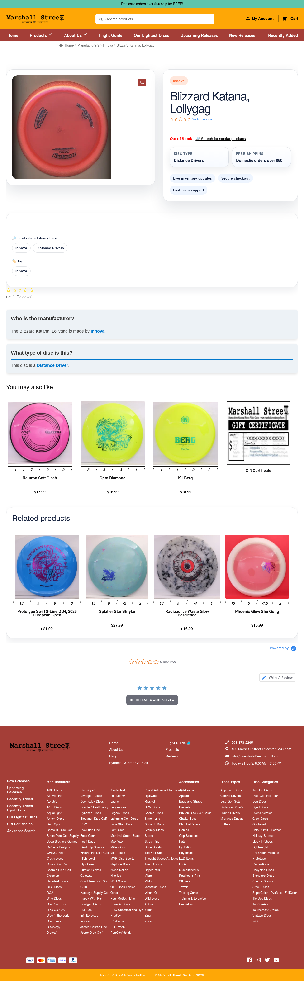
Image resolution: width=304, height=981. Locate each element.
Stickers (184, 881)
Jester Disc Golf (91, 932)
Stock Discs (260, 887)
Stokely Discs (154, 830)
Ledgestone (118, 807)
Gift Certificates (20, 824)
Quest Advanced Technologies (166, 790)
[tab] (277, 677)
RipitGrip (151, 796)
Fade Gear (87, 835)
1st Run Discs (262, 790)
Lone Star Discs (121, 824)
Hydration (185, 847)
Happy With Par (91, 898)
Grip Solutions (189, 835)
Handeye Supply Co (94, 893)
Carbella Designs (58, 847)
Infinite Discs (89, 915)
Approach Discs (231, 790)
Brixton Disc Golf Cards (195, 813)
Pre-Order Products (265, 853)
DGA (50, 893)
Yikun (148, 910)
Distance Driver (52, 365)
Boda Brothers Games (62, 841)
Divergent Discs (91, 796)
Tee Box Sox (153, 853)
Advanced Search (21, 831)
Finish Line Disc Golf (94, 853)
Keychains (186, 853)
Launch (115, 801)
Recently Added (283, 35)
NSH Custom (119, 881)
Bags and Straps (190, 801)
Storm (149, 835)
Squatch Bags (154, 824)
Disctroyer (87, 790)
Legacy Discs (119, 813)
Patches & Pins (190, 875)
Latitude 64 (118, 796)
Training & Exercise (192, 898)
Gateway (86, 875)
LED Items (186, 858)
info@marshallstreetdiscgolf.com (256, 756)
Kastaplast (117, 790)
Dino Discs (54, 898)
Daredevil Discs (57, 881)
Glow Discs (260, 818)
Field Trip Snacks (92, 847)
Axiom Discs (55, 818)
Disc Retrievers (189, 824)
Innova (108, 45)
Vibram (149, 875)
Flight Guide (110, 35)
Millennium (117, 847)
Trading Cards (188, 893)
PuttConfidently (121, 932)
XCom (149, 904)
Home (12, 35)
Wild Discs (152, 898)
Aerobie (52, 801)
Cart (294, 18)
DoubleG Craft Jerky (94, 807)
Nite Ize (115, 875)
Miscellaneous (189, 870)
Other (114, 893)
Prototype (259, 858)
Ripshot (150, 801)
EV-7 (83, 824)
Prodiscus (117, 921)
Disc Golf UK (56, 910)
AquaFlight (54, 813)
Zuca (148, 921)
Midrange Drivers (232, 818)
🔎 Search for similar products (220, 138)
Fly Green (87, 864)
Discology (53, 927)
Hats (182, 841)
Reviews (172, 756)
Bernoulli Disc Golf (59, 830)
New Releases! (243, 35)
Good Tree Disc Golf (94, 881)
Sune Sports (153, 847)
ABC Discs (54, 790)
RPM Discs (152, 807)
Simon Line (152, 818)
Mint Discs (117, 853)
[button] (142, 82)
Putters (225, 824)
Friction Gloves (90, 870)
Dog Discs (259, 801)
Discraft (52, 932)
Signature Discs (263, 875)
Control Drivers (230, 796)
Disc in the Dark (58, 915)
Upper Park (152, 870)
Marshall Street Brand (125, 835)
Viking (149, 881)
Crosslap (53, 875)
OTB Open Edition (122, 887)
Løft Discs (117, 830)
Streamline (152, 841)
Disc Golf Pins (57, 904)
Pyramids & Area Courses (128, 762)
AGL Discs (54, 807)
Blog (112, 756)
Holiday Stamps (263, 835)
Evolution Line (90, 830)
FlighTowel (87, 858)
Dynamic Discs (90, 813)
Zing (148, 915)
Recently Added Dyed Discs (20, 808)
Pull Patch (117, 927)
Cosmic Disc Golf (59, 870)
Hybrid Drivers (230, 813)
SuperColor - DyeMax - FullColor (274, 893)
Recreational (261, 864)
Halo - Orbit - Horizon (266, 830)
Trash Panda (153, 864)
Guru (83, 887)
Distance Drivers (50, 247)
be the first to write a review (152, 700)
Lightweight (260, 847)
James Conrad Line (93, 927)
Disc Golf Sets (230, 801)
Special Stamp (262, 881)
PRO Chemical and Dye (126, 910)
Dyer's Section (262, 813)
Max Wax (116, 841)
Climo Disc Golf (57, 864)
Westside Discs (155, 887)
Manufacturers (88, 45)
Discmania (54, 921)
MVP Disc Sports (122, 858)
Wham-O (151, 893)
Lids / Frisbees (262, 841)
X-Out (256, 921)
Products (39, 35)
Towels (184, 887)
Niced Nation (119, 870)
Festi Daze (87, 841)
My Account (263, 18)
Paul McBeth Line (122, 898)
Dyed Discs (260, 807)
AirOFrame (186, 790)
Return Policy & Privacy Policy (122, 975)
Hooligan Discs (90, 904)
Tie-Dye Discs (262, 898)
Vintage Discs (262, 915)
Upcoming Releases (199, 35)
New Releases (18, 781)
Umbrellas (186, 904)
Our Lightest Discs (151, 35)
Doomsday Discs (92, 801)
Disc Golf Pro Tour (265, 796)
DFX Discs (54, 887)
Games (184, 830)
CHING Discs (56, 853)
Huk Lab (86, 910)
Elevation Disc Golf (93, 818)
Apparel (184, 796)
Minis (182, 864)
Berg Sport (54, 824)
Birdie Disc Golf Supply (63, 835)
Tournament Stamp (265, 910)
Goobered (259, 824)
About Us (73, 35)
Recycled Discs (263, 870)
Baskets (184, 807)
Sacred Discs (154, 813)
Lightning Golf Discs (124, 818)
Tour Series (260, 904)
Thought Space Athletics (162, 858)
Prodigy (115, 915)
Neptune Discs (120, 864)
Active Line (54, 796)
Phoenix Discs (120, 904)
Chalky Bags (188, 818)
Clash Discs (55, 858)
